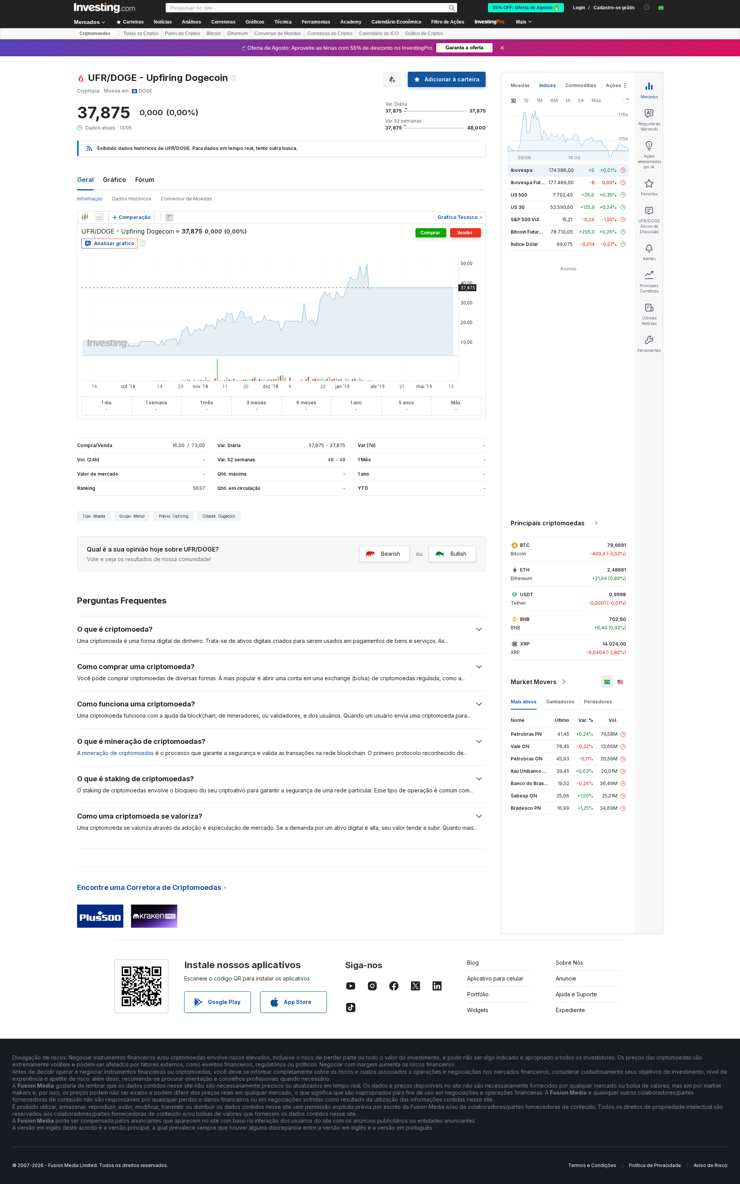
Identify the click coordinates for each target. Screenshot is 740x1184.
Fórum (144, 179)
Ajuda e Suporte (576, 994)
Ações (613, 85)
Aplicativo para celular (495, 978)
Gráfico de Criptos (424, 33)
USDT (526, 594)
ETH (525, 570)
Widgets (477, 1010)
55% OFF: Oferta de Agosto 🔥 (526, 7)
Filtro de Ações (447, 22)
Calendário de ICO (379, 33)
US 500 (519, 195)
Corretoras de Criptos (330, 33)
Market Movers (534, 682)
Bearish (390, 553)
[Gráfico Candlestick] (85, 217)
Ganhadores (560, 702)
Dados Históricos (131, 199)
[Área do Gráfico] (99, 217)
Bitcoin (214, 33)
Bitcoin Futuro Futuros (535, 232)
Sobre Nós (569, 962)
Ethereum (237, 33)
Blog (473, 962)
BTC (525, 545)
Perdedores (598, 702)
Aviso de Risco (710, 1165)
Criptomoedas (95, 33)
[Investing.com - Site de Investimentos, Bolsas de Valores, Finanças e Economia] (104, 7)
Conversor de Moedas (277, 33)
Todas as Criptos (140, 33)
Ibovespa (521, 170)
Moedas (520, 85)
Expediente (570, 1010)
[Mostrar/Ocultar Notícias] (169, 217)
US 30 (518, 207)
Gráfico (114, 179)
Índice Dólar (524, 244)
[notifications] (646, 7)
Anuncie (566, 978)
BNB (525, 619)
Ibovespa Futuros (531, 182)
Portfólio (478, 994)
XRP (525, 644)
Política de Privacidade (655, 1165)
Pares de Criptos (182, 33)
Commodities (580, 85)
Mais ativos (523, 702)
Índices (547, 85)
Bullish (458, 553)
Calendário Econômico (396, 22)
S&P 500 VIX (525, 219)
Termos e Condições (592, 1165)
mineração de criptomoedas (118, 753)
